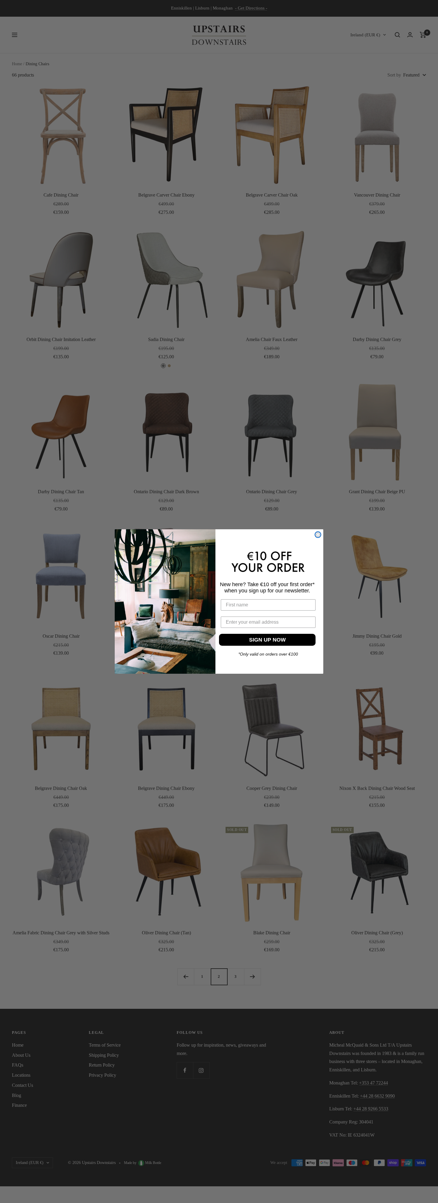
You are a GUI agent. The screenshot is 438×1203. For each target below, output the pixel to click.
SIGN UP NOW (267, 640)
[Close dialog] (318, 535)
